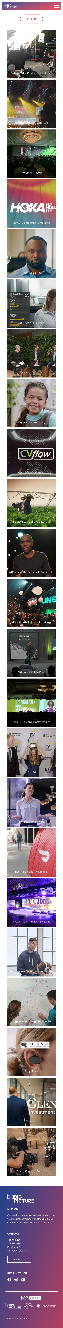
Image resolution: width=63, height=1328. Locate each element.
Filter (31, 19)
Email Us (19, 1259)
